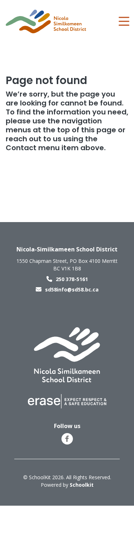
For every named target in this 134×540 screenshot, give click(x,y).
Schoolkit (82, 484)
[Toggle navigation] (123, 21)
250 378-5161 (72, 279)
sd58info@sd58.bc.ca (72, 289)
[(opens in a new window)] (67, 400)
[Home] (46, 21)
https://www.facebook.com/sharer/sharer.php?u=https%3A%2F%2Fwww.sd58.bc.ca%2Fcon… (67, 439)
